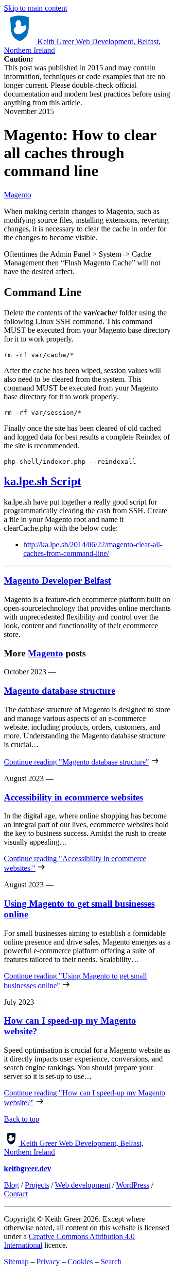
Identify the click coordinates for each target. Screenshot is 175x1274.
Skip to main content (35, 8)
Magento (17, 195)
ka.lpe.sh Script (42, 481)
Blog (11, 1185)
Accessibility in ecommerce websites (73, 797)
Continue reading (76, 762)
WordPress (132, 1185)
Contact (16, 1194)
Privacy (48, 1262)
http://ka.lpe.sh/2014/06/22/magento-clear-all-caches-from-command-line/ (92, 548)
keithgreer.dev (27, 1168)
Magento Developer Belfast (57, 580)
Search (111, 1262)
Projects (37, 1185)
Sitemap (16, 1262)
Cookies (80, 1262)
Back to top (21, 1119)
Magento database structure (59, 691)
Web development (82, 1185)
